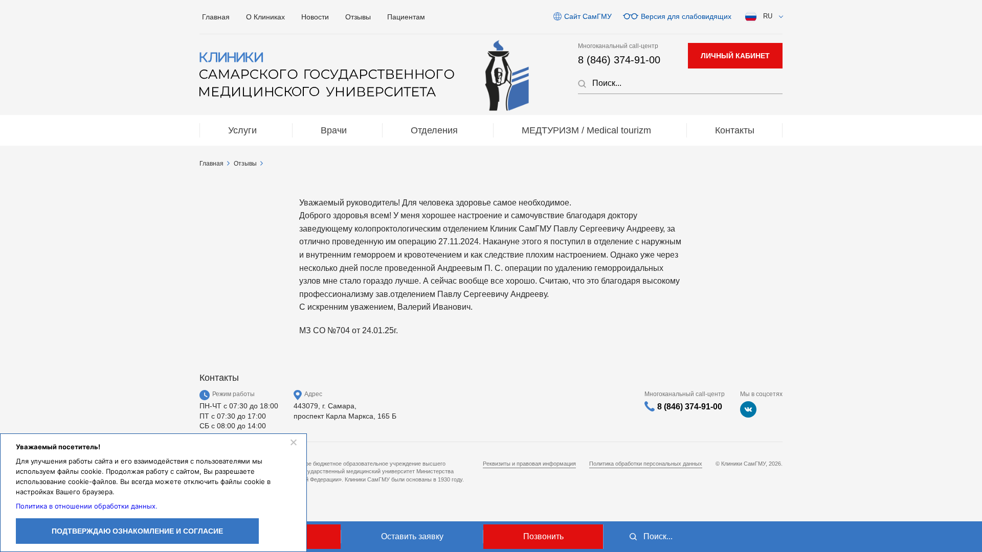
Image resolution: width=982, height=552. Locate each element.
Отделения (434, 130)
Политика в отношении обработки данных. (87, 506)
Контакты (734, 130)
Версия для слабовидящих (686, 16)
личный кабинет (735, 56)
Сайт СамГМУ (588, 16)
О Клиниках (265, 17)
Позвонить (543, 536)
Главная (216, 17)
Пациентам (406, 17)
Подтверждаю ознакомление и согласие (137, 531)
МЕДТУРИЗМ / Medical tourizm (586, 130)
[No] (293, 442)
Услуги (242, 130)
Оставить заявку (412, 536)
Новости (315, 17)
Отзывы (358, 17)
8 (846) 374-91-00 (619, 59)
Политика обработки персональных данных (645, 464)
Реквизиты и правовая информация (529, 464)
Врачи (334, 130)
